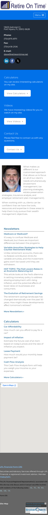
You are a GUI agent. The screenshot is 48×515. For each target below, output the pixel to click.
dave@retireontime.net (16, 54)
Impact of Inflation (13, 337)
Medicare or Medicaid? (16, 234)
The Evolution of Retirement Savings (23, 293)
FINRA (3, 477)
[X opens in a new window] (17, 61)
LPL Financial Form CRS (11, 467)
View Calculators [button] (16, 93)
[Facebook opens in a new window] (12, 61)
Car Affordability (12, 326)
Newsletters (11, 228)
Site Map (4, 504)
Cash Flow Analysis (14, 362)
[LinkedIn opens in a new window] (6, 61)
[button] (39, 15)
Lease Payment (12, 351)
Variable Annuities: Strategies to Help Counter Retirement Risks (23, 248)
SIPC (8, 477)
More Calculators (13, 377)
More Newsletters (14, 311)
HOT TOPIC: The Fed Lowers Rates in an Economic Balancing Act (23, 270)
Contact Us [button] (13, 149)
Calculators (11, 321)
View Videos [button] (14, 121)
